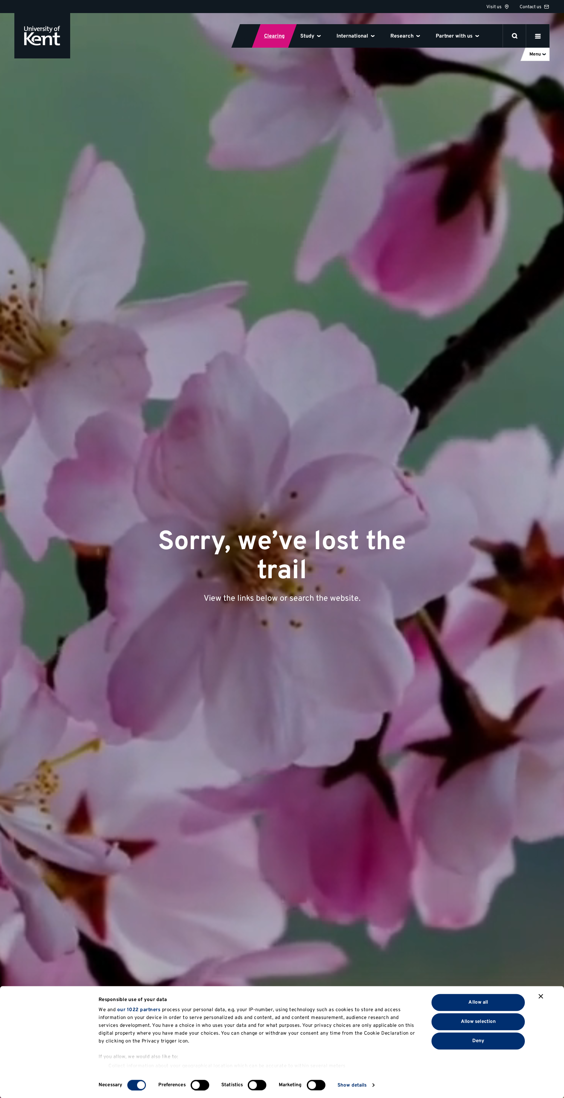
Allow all (478, 1002)
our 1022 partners (139, 1010)
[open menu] (538, 36)
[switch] (200, 1085)
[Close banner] (541, 996)
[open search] (514, 36)
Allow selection (478, 1021)
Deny (478, 1041)
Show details (352, 1085)
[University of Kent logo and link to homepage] (42, 35)
